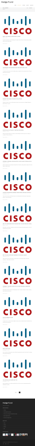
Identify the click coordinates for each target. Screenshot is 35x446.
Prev (16, 392)
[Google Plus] (8, 444)
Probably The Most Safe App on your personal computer (16, 286)
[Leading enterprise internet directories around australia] (17, 181)
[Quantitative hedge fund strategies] (26, 435)
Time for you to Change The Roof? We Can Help (10, 413)
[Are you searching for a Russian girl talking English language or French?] (17, 212)
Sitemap (23, 5)
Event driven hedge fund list (7, 417)
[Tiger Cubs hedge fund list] (20, 435)
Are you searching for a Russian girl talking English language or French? (17, 223)
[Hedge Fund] (7, 1)
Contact (27, 5)
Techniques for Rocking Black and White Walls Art (15, 67)
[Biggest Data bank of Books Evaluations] (17, 87)
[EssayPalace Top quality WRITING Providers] (17, 118)
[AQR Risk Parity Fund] (9, 435)
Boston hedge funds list (7, 415)
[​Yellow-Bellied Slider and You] (17, 368)
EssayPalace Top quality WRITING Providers (13, 130)
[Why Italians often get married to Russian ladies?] (17, 243)
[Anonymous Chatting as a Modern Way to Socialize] (7, 435)
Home (15, 5)
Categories (19, 5)
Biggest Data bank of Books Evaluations (12, 98)
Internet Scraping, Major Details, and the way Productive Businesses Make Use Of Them (17, 161)
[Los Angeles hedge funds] (15, 435)
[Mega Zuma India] (17, 337)
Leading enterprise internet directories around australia (17, 192)
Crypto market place (8, 317)
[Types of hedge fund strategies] (4, 435)
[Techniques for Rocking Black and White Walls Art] (17, 56)
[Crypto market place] (17, 306)
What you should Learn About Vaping (11, 36)
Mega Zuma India (6, 348)
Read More (5, 43)
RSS (4, 428)
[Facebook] (3, 444)
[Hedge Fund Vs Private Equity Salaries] (18, 435)
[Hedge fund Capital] (23, 435)
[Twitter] (6, 444)
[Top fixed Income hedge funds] (12, 435)
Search (32, 5)
